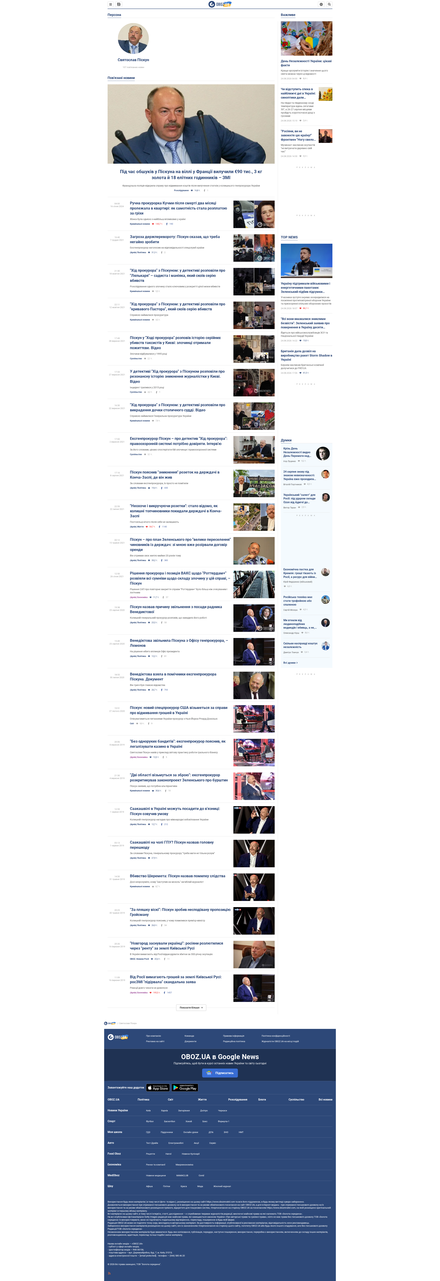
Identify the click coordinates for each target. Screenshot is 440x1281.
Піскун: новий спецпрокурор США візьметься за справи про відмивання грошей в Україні (178, 710)
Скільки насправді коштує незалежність (300, 645)
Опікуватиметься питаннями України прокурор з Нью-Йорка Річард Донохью (173, 718)
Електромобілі (175, 1143)
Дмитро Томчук (291, 652)
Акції (196, 1143)
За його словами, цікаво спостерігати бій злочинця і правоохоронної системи (173, 449)
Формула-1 (223, 1121)
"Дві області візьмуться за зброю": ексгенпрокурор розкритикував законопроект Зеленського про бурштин (179, 777)
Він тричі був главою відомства (147, 685)
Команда (189, 1036)
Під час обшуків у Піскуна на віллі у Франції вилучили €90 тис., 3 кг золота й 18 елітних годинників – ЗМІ (191, 174)
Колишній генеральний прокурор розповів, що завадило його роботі (168, 617)
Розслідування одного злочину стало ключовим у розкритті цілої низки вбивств (175, 286)
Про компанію (153, 1036)
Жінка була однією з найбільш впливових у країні (157, 219)
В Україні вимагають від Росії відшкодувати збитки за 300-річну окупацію (171, 954)
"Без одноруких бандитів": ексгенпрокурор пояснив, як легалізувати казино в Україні (178, 744)
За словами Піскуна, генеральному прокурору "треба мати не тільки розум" (172, 853)
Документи (190, 1041)
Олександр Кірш (291, 633)
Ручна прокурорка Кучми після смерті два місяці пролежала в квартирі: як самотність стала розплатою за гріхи (178, 208)
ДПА (211, 1132)
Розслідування (181, 190)
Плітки (166, 1186)
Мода (200, 1186)
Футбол (150, 1121)
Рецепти (150, 1154)
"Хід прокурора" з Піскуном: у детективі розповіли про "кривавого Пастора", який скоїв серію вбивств (177, 306)
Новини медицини (156, 1175)
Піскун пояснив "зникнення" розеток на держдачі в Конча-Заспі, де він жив (174, 474)
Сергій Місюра (290, 610)
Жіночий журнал (222, 1186)
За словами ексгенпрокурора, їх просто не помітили (159, 483)
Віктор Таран (289, 507)
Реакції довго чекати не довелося (149, 987)
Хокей (189, 1121)
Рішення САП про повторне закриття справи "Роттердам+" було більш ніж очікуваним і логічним (178, 591)
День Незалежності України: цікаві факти (306, 63)
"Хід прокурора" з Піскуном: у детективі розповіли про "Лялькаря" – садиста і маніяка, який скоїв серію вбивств (177, 275)
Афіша (149, 1186)
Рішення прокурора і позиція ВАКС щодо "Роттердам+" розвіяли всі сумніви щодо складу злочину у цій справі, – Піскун (180, 578)
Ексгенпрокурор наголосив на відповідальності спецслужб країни (167, 247)
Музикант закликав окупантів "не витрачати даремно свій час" (298, 148)
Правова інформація (233, 1036)
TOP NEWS (289, 237)
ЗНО (226, 1132)
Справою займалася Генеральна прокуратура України (160, 416)
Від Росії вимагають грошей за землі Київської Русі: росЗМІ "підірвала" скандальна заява (176, 979)
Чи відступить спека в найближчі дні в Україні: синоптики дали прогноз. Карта (298, 93)
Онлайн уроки (190, 1132)
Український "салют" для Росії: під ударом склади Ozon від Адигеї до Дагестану (299, 498)
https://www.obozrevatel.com (220, 1201)
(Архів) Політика (138, 252)
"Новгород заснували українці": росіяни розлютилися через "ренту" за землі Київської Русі (176, 946)
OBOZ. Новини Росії (139, 959)
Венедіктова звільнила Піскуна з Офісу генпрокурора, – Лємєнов (179, 643)
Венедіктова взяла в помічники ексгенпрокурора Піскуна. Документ (173, 676)
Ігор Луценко (289, 461)
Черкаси (222, 1110)
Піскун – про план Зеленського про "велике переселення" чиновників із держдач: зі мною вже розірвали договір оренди (180, 544)
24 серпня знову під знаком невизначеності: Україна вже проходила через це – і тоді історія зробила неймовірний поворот (299, 475)
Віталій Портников (292, 484)
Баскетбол (169, 1121)
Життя (202, 1099)
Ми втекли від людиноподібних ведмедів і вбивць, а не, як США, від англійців (299, 624)
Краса (184, 1186)
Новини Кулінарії (191, 1154)
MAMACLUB (182, 1175)
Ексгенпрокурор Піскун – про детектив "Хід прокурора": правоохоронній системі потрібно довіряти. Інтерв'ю (178, 441)
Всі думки (289, 662)
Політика (143, 1099)
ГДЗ (148, 1132)
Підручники (167, 1132)
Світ (132, 723)
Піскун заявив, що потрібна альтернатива (153, 786)
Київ (148, 1110)
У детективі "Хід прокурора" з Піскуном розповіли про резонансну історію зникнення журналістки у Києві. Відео (177, 376)
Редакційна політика (234, 1041)
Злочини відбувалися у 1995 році (148, 353)
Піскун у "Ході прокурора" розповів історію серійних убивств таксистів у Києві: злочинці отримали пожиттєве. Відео (175, 343)
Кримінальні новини (140, 224)
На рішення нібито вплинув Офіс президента (155, 651)
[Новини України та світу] (110, 1024)
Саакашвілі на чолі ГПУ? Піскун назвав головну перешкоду (172, 845)
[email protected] (148, 1255)
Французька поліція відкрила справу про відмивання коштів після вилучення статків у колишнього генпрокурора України (191, 185)
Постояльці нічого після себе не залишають (154, 522)
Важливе (288, 15)
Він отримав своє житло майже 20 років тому (155, 555)
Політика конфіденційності (276, 1036)
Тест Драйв (152, 1143)
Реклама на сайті (155, 1041)
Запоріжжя (184, 1110)
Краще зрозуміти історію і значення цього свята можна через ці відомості (304, 72)
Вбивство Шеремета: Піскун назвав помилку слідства (177, 876)
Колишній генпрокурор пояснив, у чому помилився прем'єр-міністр (167, 920)
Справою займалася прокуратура (149, 315)
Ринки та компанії (155, 1164)
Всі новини (325, 1099)
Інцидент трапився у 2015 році (147, 387)
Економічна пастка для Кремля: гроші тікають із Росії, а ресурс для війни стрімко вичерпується (299, 573)
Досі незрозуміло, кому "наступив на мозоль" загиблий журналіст (167, 882)
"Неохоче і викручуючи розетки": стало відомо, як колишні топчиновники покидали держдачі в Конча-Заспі (176, 511)
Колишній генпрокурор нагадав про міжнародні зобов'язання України (169, 819)
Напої (168, 1154)
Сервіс (212, 1143)
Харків (164, 1110)
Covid (201, 1175)
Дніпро (204, 1110)
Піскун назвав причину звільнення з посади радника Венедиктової (176, 609)
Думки (286, 440)
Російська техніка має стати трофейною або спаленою (297, 600)
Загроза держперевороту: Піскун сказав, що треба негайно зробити (175, 239)
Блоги (262, 1099)
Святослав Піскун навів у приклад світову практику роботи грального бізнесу (174, 752)
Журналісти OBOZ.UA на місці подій (280, 1041)
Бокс (204, 1121)
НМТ (241, 1132)
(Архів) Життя (137, 527)
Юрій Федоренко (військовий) (297, 582)
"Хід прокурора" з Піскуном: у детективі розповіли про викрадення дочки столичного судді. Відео (177, 407)
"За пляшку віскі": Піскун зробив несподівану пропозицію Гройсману (180, 912)
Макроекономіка (184, 1164)
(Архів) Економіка (138, 597)
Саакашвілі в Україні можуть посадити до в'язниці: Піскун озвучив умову (175, 811)
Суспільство (136, 358)
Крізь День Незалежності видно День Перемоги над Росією (296, 452)
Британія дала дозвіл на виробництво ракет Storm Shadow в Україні (306, 355)
